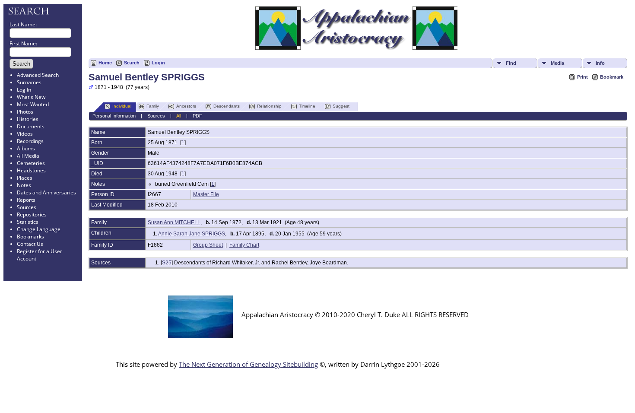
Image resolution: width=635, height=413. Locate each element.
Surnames (29, 82)
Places (24, 177)
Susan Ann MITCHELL (174, 222)
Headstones (31, 170)
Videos (25, 133)
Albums (26, 148)
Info (600, 63)
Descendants (226, 106)
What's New (31, 97)
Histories (27, 119)
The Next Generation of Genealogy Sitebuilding (248, 364)
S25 (166, 263)
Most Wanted (33, 104)
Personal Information (114, 115)
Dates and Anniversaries (46, 192)
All (178, 115)
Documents (30, 126)
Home (105, 62)
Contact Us (30, 244)
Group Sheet (208, 245)
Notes (24, 185)
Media (557, 63)
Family (152, 106)
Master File (206, 194)
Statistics (27, 222)
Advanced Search (38, 75)
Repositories (32, 214)
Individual (121, 106)
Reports (26, 199)
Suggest (341, 106)
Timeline (307, 106)
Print (582, 76)
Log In (24, 89)
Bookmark (611, 76)
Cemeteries (31, 163)
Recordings (30, 141)
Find (511, 63)
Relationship (269, 106)
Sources (26, 207)
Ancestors (186, 106)
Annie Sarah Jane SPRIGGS (191, 234)
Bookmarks (30, 236)
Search (132, 62)
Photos (25, 111)
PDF (197, 115)
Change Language (38, 229)
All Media (28, 155)
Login (158, 62)
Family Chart (244, 245)
